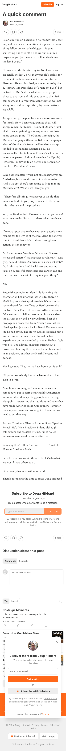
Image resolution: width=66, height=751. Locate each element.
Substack (17, 744)
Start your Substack (25, 736)
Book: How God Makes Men (21, 633)
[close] (56, 641)
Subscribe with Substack (35, 691)
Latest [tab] (14, 601)
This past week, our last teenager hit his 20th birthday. (24, 616)
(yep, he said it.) (12, 262)
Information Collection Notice (43, 701)
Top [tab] (6, 601)
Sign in (59, 4)
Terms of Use (50, 698)
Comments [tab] (10, 561)
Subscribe (47, 4)
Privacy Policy (35, 704)
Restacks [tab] (23, 561)
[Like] (6, 32)
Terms (44, 724)
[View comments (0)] (13, 32)
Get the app (48, 736)
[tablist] (16, 561)
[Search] (60, 601)
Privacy (35, 724)
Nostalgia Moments (16, 610)
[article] (33, 617)
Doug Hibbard (17, 21)
